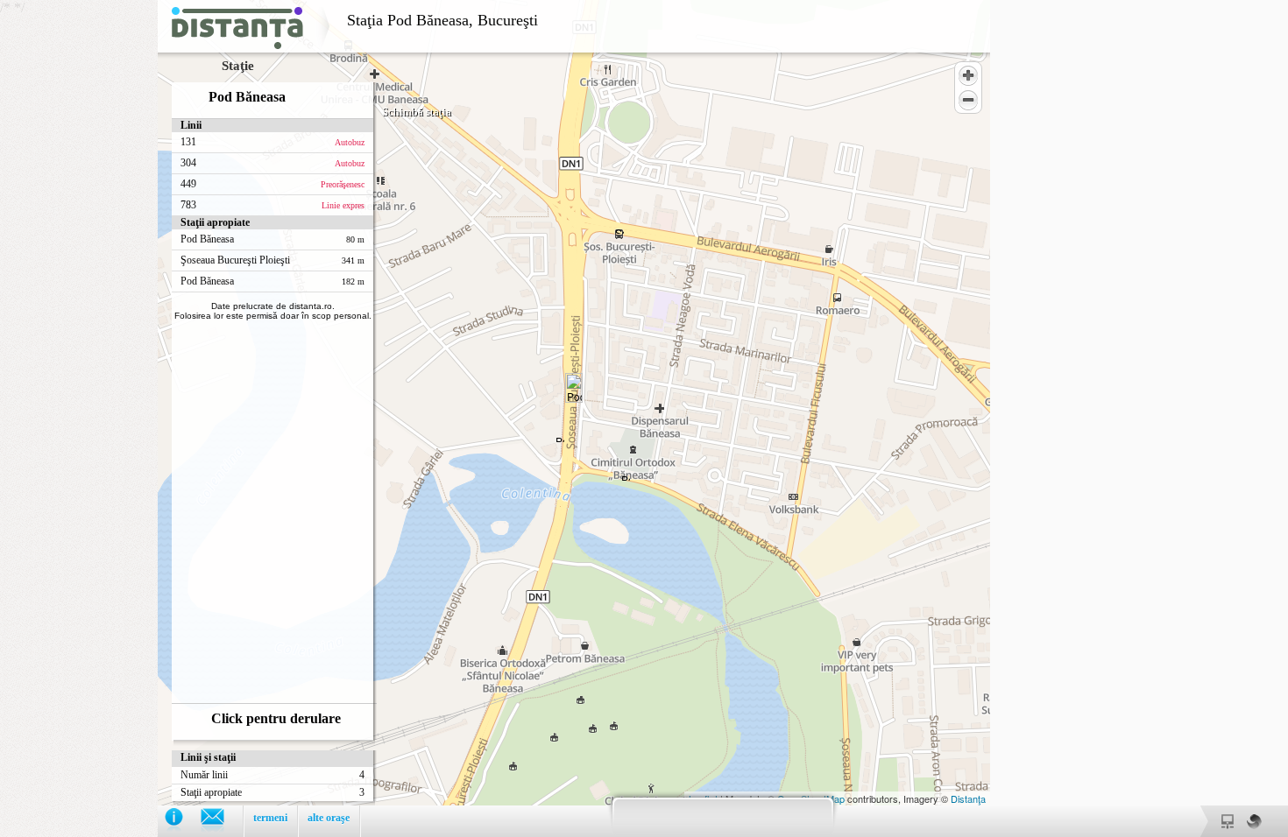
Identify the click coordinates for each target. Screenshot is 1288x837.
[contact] (221, 820)
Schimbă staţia (416, 111)
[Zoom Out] (968, 99)
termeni (270, 818)
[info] (183, 820)
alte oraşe (329, 818)
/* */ (269, 412)
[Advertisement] (79, 262)
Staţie (238, 66)
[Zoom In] (968, 75)
